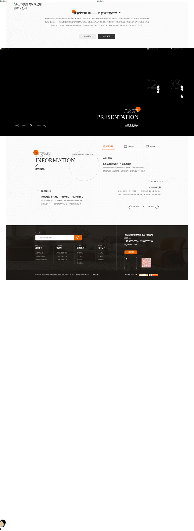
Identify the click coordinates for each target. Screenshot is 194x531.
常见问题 (152, 146)
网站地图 (127, 274)
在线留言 (106, 36)
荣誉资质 (101, 259)
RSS (132, 274)
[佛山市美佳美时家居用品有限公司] (28, 6)
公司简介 (101, 252)
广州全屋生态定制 (61, 256)
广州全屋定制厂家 (61, 259)
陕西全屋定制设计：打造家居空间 (117, 164)
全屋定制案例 (60, 86)
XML (136, 274)
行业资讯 (109, 146)
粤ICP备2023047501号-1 (83, 274)
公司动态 (131, 146)
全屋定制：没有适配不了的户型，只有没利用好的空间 (62, 197)
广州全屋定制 (155, 187)
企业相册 (101, 256)
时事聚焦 (80, 263)
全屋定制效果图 (158, 86)
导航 (171, 8)
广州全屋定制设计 (61, 252)
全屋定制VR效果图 (181, 89)
